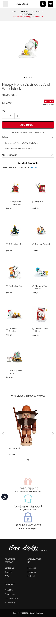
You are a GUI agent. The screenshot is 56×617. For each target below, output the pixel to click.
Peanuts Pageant (42, 244)
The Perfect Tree (15, 286)
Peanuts (36, 12)
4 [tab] (32, 468)
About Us (9, 590)
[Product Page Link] (15, 198)
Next (53, 433)
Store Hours (10, 594)
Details (5, 137)
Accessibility (10, 602)
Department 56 (25, 14)
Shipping (8, 572)
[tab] (28, 137)
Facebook (31, 568)
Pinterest (31, 576)
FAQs (7, 576)
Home (14, 12)
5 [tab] (36, 468)
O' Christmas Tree (16, 244)
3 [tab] (28, 468)
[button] (43, 4)
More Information (9, 155)
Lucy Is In (39, 202)
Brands (24, 12)
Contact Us (9, 568)
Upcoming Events (12, 598)
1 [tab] (19, 468)
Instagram (31, 572)
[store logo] (24, 3)
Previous (3, 433)
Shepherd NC (14, 448)
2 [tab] (24, 468)
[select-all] (33, 167)
